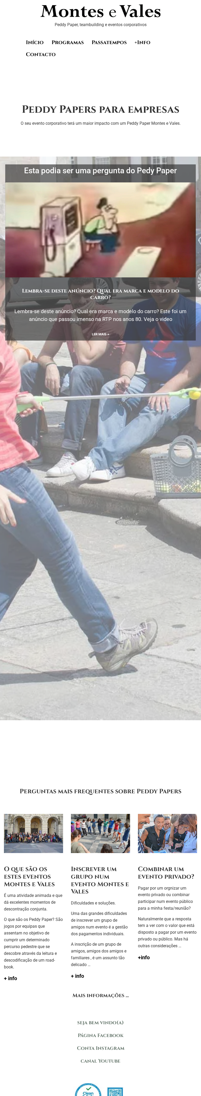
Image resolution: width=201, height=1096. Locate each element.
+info (144, 957)
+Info (142, 42)
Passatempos (109, 42)
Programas (68, 42)
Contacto (41, 54)
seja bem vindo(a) (100, 1022)
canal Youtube (100, 1061)
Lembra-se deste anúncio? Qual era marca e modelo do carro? (100, 294)
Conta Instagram (100, 1048)
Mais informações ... (100, 995)
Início (35, 42)
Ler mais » (100, 334)
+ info (10, 978)
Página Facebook (101, 1035)
